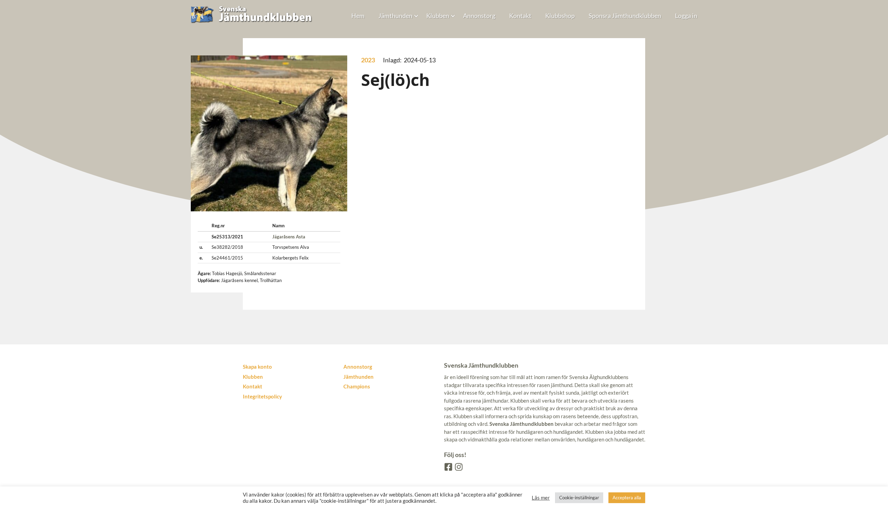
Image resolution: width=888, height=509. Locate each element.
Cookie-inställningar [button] (579, 497)
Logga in (686, 15)
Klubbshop (560, 15)
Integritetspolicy (262, 396)
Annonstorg (479, 15)
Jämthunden (395, 15)
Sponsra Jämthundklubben (625, 15)
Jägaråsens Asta (288, 236)
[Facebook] (448, 466)
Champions (356, 386)
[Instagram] (458, 466)
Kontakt (520, 15)
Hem (358, 15)
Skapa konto (257, 366)
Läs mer (541, 498)
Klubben (437, 15)
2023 (368, 60)
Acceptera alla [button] (627, 497)
